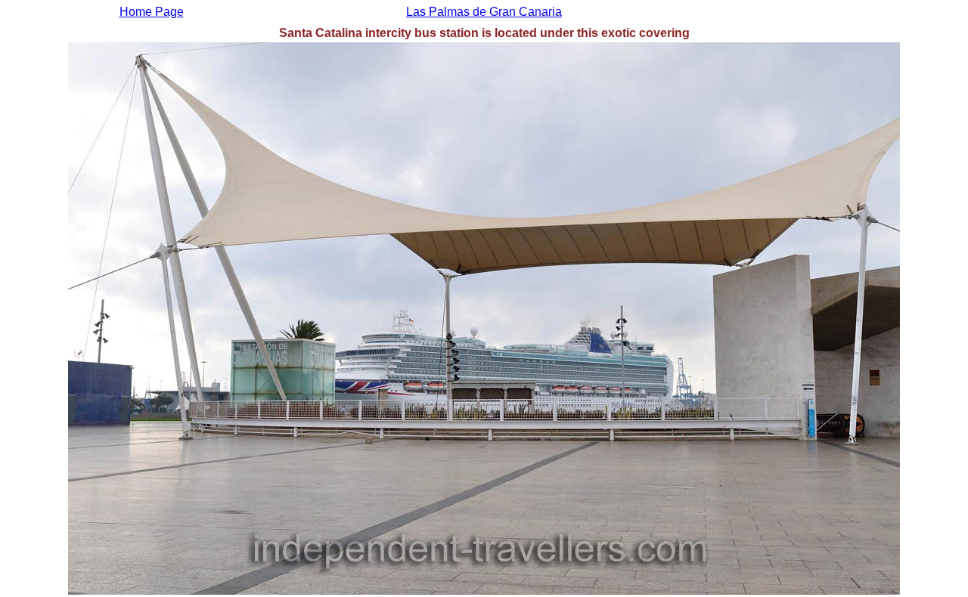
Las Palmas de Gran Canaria (484, 11)
